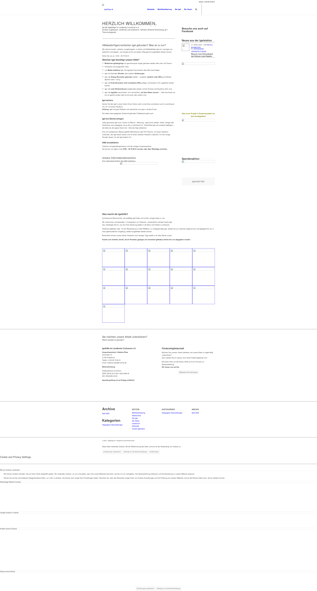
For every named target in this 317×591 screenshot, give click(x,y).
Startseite (135, 426)
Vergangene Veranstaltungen (112, 425)
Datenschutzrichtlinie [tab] (7, 571)
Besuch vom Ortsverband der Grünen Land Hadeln (202, 55)
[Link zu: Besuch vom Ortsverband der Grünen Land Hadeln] (186, 47)
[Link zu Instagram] (209, 9)
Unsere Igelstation (138, 429)
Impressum (136, 423)
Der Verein (135, 421)
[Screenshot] (198, 135)
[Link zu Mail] (213, 9)
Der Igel (135, 418)
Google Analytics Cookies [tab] (9, 512)
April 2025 (105, 413)
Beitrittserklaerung (138, 413)
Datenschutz (136, 415)
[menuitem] (151, 9)
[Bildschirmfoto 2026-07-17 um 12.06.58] (138, 175)
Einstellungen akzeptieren (112, 452)
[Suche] (196, 9)
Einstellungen (154, 452)
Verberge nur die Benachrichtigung (135, 452)
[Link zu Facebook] (205, 9)
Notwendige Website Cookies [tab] (10, 482)
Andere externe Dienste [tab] (8, 528)
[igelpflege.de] (107, 9)
